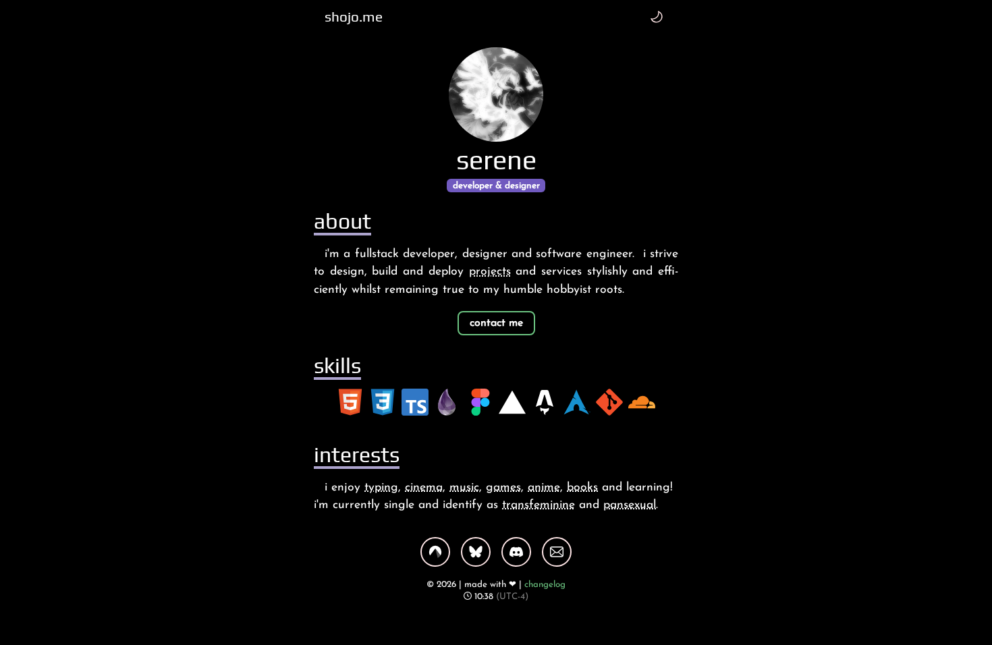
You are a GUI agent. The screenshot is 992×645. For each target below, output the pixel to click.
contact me (496, 323)
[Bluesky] (476, 552)
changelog (545, 584)
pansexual (629, 505)
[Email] (557, 552)
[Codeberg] (435, 552)
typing (381, 487)
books (582, 487)
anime (544, 487)
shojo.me (354, 17)
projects (490, 271)
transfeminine (538, 505)
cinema (424, 487)
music (464, 487)
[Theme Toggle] (656, 16)
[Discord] (516, 552)
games (503, 487)
